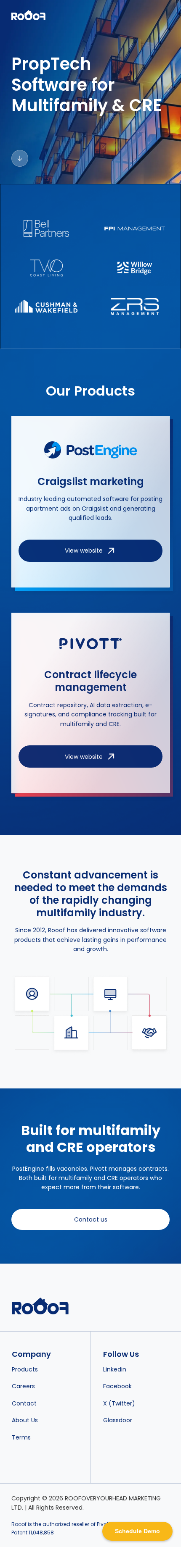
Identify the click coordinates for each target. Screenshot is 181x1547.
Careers (23, 1386)
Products (25, 1369)
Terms (21, 1437)
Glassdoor (117, 1420)
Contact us (90, 1219)
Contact (24, 1403)
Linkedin (114, 1369)
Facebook (117, 1386)
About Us (25, 1420)
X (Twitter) (119, 1403)
